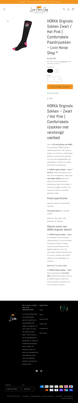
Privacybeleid (25, 396)
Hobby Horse (43, 324)
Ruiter (41, 314)
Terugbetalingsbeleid (36, 396)
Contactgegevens (68, 396)
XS (50, 71)
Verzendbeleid (59, 396)
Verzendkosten (63, 61)
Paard (41, 310)
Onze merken (43, 333)
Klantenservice (44, 328)
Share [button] (51, 98)
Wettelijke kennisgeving (67, 398)
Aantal (49, 75)
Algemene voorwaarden (48, 396)
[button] (4, 9)
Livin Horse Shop (16, 396)
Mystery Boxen (44, 319)
